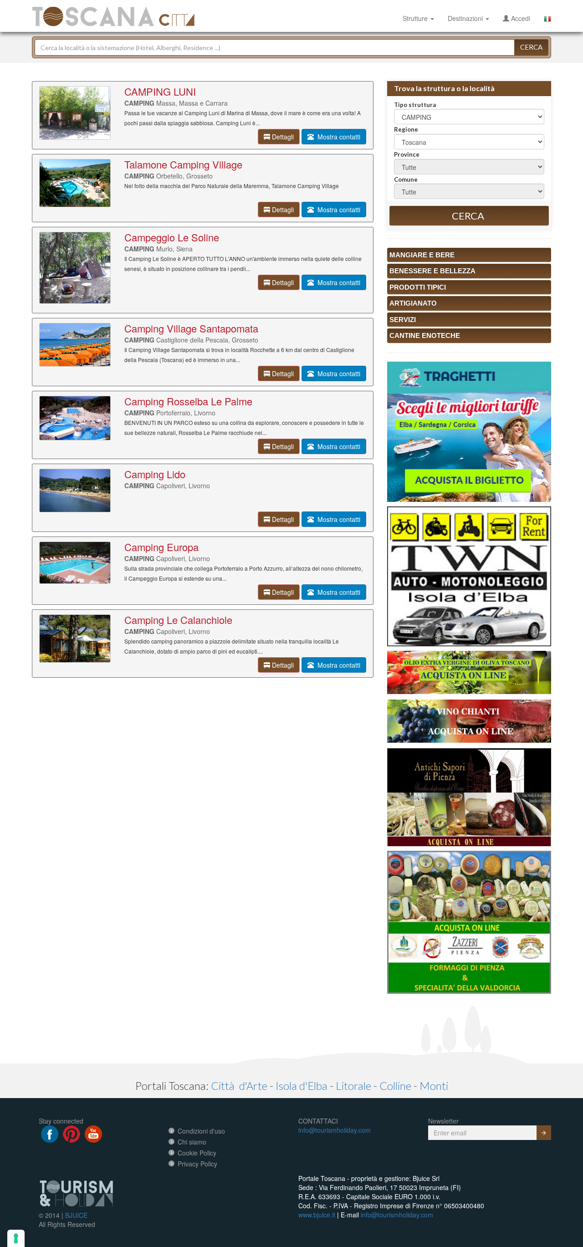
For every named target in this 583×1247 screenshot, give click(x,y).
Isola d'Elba (301, 1085)
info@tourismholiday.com (334, 1130)
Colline (395, 1085)
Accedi (519, 18)
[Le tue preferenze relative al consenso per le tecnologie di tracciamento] (16, 1238)
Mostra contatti (337, 136)
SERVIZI (402, 319)
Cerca (531, 47)
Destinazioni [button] (466, 18)
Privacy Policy (197, 1163)
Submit (544, 1132)
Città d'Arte (239, 1085)
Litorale (353, 1085)
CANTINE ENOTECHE (424, 335)
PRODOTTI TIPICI (417, 287)
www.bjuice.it (316, 1214)
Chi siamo (192, 1141)
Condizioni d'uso (201, 1130)
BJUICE (76, 1215)
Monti (433, 1085)
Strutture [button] (416, 18)
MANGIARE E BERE (422, 255)
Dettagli (282, 136)
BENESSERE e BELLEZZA (432, 271)
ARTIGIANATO (413, 303)
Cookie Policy (197, 1152)
